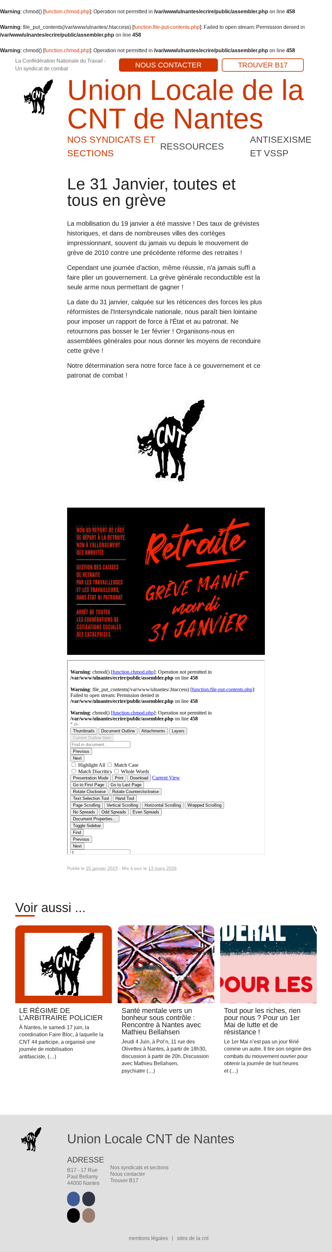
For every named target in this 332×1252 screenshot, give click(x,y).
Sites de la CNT (192, 1238)
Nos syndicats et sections (139, 1167)
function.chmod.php (66, 11)
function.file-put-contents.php (167, 27)
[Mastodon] (88, 1199)
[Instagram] (88, 1215)
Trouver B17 (263, 65)
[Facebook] (73, 1199)
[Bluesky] (73, 1215)
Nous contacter (168, 65)
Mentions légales (149, 1238)
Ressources (192, 146)
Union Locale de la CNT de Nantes (185, 104)
